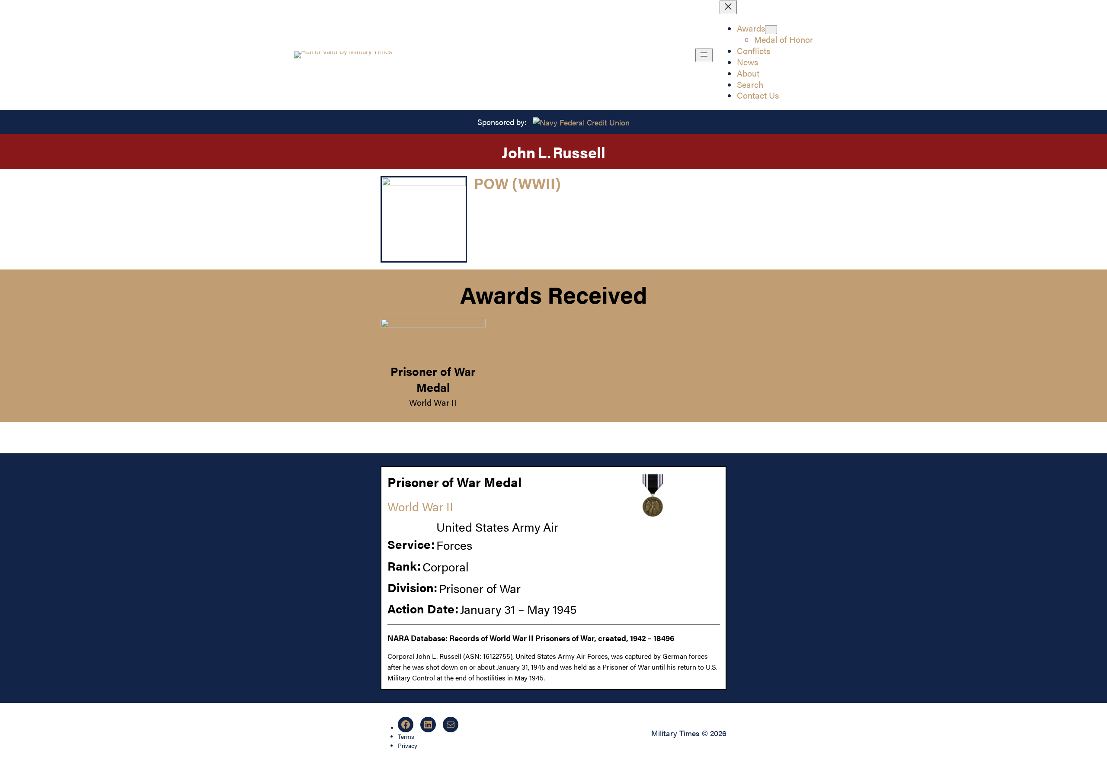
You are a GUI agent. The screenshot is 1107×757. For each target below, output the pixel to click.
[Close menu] (728, 7)
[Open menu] (704, 55)
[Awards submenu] (771, 29)
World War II (433, 402)
